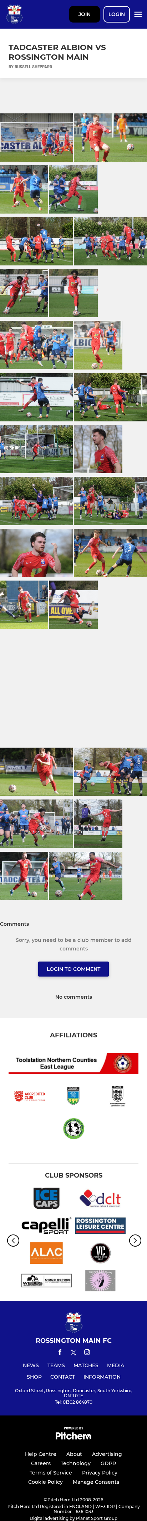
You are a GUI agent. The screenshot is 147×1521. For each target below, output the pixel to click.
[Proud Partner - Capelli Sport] (46, 1227)
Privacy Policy (99, 1472)
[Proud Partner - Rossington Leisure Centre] (100, 1227)
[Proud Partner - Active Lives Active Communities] (46, 1254)
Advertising (107, 1454)
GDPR (108, 1463)
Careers (41, 1463)
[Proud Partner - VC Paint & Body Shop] (100, 1254)
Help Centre (40, 1454)
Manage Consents (96, 1482)
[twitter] (73, 1353)
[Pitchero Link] (73, 1437)
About (74, 1454)
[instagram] (87, 1353)
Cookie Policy (45, 1482)
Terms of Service (51, 1472)
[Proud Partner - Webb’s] (46, 1282)
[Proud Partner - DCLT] (100, 1200)
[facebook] (60, 1353)
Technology (76, 1463)
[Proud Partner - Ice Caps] (46, 1200)
